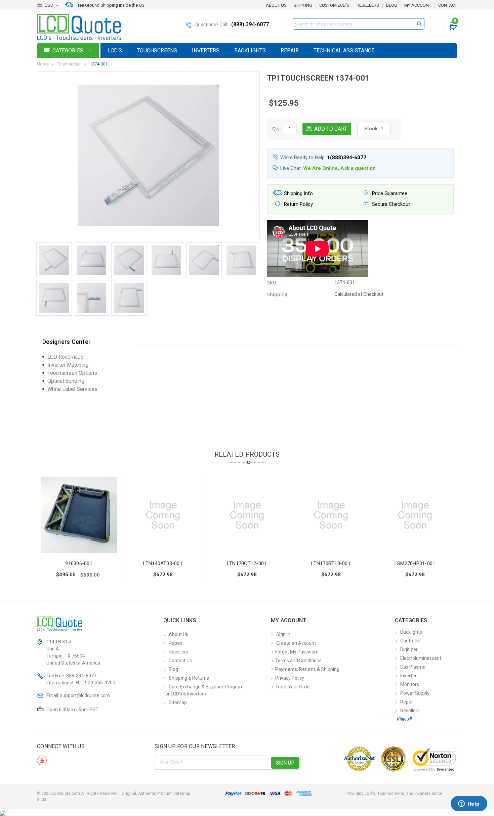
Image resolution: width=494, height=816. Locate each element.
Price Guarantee (389, 193)
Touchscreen (69, 63)
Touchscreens (157, 50)
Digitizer (409, 649)
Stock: (373, 129)
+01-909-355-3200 (95, 682)
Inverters (205, 50)
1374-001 (99, 63)
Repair (290, 50)
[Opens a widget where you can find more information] (468, 804)
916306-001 (78, 563)
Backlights (250, 50)
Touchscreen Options (72, 373)
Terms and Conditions (298, 660)
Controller (410, 640)
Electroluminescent (420, 658)
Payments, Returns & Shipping (307, 669)
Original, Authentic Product (147, 793)
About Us (276, 5)
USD (49, 5)
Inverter (408, 675)
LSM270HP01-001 (415, 563)
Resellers (368, 5)
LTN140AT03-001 (162, 563)
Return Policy (298, 204)
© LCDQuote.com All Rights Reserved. (113, 793)
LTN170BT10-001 (331, 563)
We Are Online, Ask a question (339, 168)
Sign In (283, 634)
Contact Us (180, 660)
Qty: (276, 129)
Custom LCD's (334, 5)
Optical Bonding (65, 381)
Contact (447, 5)
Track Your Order (293, 686)
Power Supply (414, 693)
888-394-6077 (81, 675)
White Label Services (72, 389)
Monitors (409, 684)
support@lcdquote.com (85, 695)
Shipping (303, 5)
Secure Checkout (390, 204)
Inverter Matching (67, 365)
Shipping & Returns (189, 678)
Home (43, 63)
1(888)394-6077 (346, 157)
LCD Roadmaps (65, 357)
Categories (68, 50)
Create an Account (296, 643)
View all (404, 719)
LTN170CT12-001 (247, 563)
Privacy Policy (289, 678)
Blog (391, 5)
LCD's (115, 50)
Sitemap (178, 702)
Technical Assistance (344, 50)
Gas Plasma (412, 667)
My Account (417, 5)
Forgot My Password (297, 651)
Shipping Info (298, 193)
